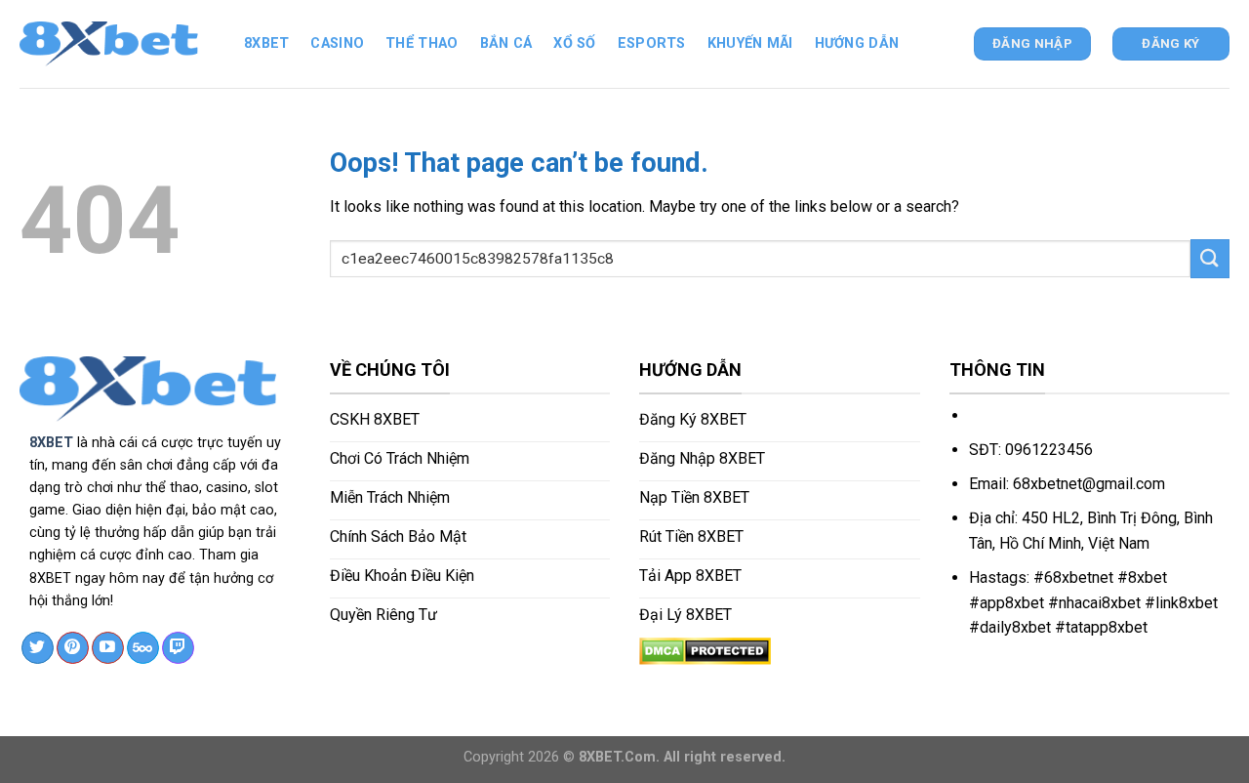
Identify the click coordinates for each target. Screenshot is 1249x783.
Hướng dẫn (857, 43)
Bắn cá (506, 43)
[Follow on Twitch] (178, 648)
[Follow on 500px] (143, 648)
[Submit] (1209, 258)
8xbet (266, 43)
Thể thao (421, 43)
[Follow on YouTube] (108, 648)
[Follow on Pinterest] (73, 648)
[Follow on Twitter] (37, 648)
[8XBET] (117, 43)
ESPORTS (652, 43)
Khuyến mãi (750, 43)
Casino (337, 43)
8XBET (51, 442)
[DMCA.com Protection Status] (705, 649)
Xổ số (574, 43)
